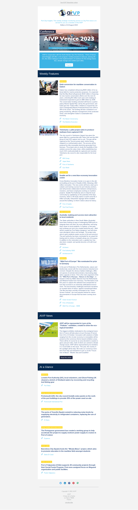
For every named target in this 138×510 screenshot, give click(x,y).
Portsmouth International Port (53, 402)
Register (69, 65)
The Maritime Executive (70, 122)
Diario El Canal (48, 454)
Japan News (66, 161)
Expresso (47, 438)
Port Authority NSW (69, 250)
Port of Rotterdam (68, 303)
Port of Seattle (67, 204)
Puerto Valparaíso (49, 473)
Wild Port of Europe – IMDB (71, 306)
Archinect (65, 247)
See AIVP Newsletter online (69, 2)
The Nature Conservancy (70, 119)
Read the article (66, 357)
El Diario (46, 420)
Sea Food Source (68, 207)
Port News (47, 385)
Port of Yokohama (68, 164)
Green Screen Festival (70, 300)
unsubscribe (69, 502)
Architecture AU (67, 253)
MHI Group (66, 158)
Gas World (66, 167)
